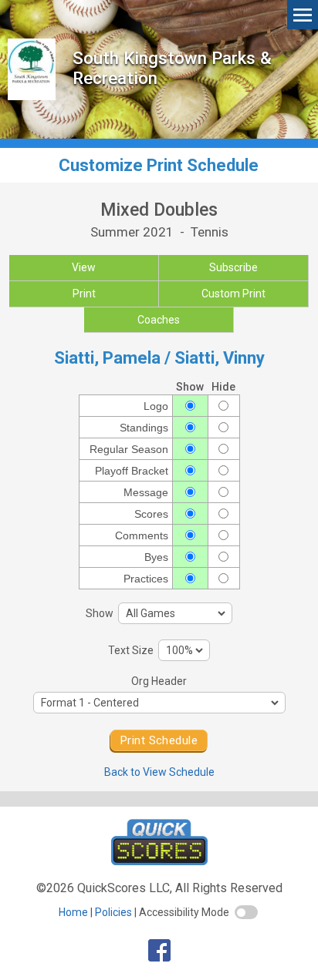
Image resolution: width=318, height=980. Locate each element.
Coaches (158, 320)
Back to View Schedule (159, 772)
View (84, 267)
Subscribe (233, 267)
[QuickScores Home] (159, 861)
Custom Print (233, 293)
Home (73, 912)
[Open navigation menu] (302, 14)
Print (84, 293)
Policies (113, 912)
